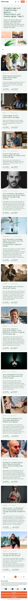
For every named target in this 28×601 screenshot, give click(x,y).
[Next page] (24, 577)
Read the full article (5, 54)
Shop (23, 1)
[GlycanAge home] (5, 1)
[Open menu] (26, 1)
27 (21, 576)
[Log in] (15, 1)
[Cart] (18, 1)
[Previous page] (4, 577)
